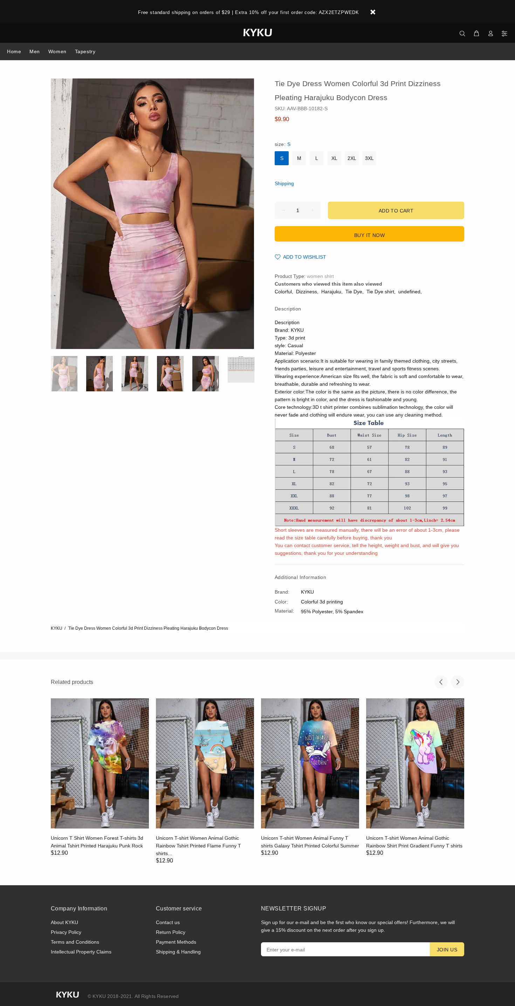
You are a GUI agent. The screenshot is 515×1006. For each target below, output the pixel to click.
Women (57, 51)
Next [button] (457, 682)
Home (14, 51)
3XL (369, 158)
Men (34, 51)
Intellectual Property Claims (81, 952)
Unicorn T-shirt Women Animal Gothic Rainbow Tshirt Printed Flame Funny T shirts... (198, 845)
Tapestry (85, 51)
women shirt (320, 276)
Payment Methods (176, 942)
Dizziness (306, 291)
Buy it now (369, 235)
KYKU (56, 628)
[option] (68, 373)
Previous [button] (441, 682)
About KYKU (64, 922)
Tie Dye (353, 291)
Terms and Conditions (75, 942)
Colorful (283, 291)
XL (334, 158)
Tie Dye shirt (380, 291)
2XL (352, 158)
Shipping (284, 183)
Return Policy (170, 932)
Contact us (168, 922)
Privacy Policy (66, 932)
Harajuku (331, 291)
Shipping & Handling (178, 952)
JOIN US (447, 949)
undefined (409, 291)
